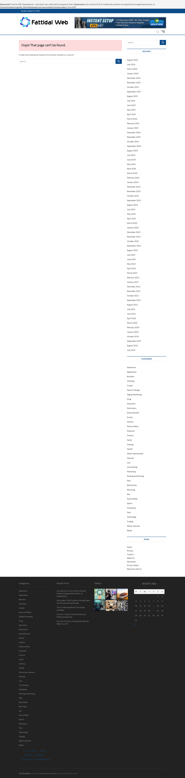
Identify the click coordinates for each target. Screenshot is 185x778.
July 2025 (131, 101)
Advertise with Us (134, 569)
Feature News (132, 426)
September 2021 (134, 300)
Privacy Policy (133, 565)
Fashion (130, 422)
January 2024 (133, 182)
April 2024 (131, 168)
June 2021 (131, 314)
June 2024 (131, 160)
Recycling (131, 490)
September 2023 (134, 200)
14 (154, 606)
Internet (130, 458)
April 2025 (131, 114)
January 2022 (133, 282)
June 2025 (131, 105)
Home (129, 547)
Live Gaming (132, 467)
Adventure (131, 367)
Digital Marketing (134, 394)
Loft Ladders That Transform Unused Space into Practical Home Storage (73, 601)
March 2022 (132, 273)
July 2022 (131, 255)
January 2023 (133, 227)
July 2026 (131, 64)
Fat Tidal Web (24, 773)
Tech (129, 512)
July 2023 (131, 209)
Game (129, 440)
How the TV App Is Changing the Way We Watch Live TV (73, 622)
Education (131, 403)
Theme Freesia (44, 773)
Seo (128, 494)
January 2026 (133, 73)
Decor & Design (133, 390)
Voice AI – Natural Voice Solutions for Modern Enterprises (71, 615)
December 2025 (133, 78)
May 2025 (131, 110)
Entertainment (133, 413)
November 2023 (134, 191)
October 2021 (133, 295)
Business (130, 376)
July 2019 (131, 350)
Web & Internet (133, 526)
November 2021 (134, 291)
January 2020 (133, 332)
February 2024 (133, 178)
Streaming (131, 508)
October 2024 (133, 141)
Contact (130, 554)
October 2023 (133, 196)
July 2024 (131, 155)
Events (130, 417)
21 (154, 611)
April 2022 (131, 268)
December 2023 (133, 187)
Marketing (131, 471)
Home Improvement (135, 453)
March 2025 (132, 119)
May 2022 (131, 264)
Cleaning (130, 381)
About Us (131, 558)
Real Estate (132, 485)
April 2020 (131, 318)
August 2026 (132, 60)
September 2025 (134, 91)
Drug (129, 399)
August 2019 (132, 345)
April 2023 (131, 218)
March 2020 (132, 323)
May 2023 (131, 214)
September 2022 (134, 246)
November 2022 (134, 237)
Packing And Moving (135, 476)
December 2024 (133, 132)
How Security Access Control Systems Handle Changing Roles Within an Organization (71, 593)
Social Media (132, 499)
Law (128, 462)
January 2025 (133, 128)
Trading (130, 521)
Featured (130, 431)
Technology (131, 517)
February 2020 (133, 327)
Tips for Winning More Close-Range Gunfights (71, 608)
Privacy (130, 551)
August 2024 (132, 150)
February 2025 (133, 123)
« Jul (134, 624)
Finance (130, 435)
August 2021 (132, 305)
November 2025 (134, 82)
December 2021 (133, 286)
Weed (129, 530)
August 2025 (132, 96)
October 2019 (133, 336)
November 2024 (134, 137)
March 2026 (132, 69)
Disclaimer (131, 562)
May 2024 (131, 164)
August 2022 (132, 250)
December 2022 (133, 232)
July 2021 (131, 309)
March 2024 (132, 173)
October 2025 (133, 87)
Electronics (131, 408)
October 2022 (133, 241)
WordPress (54, 773)
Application (131, 372)
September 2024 (134, 146)
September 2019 (134, 341)
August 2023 (132, 205)
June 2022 (131, 259)
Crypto (130, 385)
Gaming (130, 444)
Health (130, 449)
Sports (129, 503)
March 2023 (132, 223)
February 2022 (133, 277)
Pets (129, 480)
